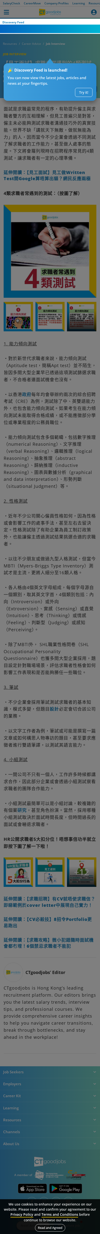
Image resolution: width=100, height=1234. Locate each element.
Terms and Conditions (60, 1214)
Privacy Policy (21, 1214)
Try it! (83, 92)
